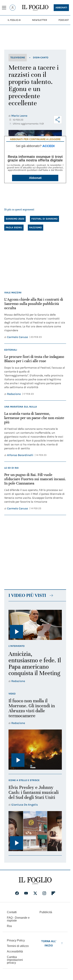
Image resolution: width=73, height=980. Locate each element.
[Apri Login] (13, 8)
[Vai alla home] (35, 7)
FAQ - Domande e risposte (18, 919)
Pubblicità (46, 912)
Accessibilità (15, 951)
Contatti (12, 912)
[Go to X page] (35, 893)
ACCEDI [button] (48, 146)
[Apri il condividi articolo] (58, 120)
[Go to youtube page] (26, 893)
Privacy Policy (16, 940)
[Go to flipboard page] (53, 893)
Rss (9, 926)
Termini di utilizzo (18, 945)
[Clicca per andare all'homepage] (35, 880)
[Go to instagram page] (44, 893)
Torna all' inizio (48, 943)
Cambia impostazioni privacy (15, 960)
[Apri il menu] (4, 7)
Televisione (17, 57)
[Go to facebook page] (17, 893)
